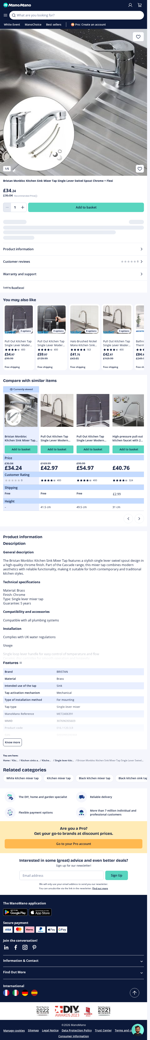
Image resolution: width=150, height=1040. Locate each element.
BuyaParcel (18, 287)
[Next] (139, 518)
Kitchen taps (49, 760)
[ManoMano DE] (25, 993)
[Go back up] (134, 992)
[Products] (5, 15)
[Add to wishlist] (140, 169)
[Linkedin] (6, 947)
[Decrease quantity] (7, 207)
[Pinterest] (34, 947)
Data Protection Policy (77, 1030)
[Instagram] (25, 947)
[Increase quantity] (23, 207)
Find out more (100, 888)
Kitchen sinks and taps (33, 760)
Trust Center (103, 1030)
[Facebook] (15, 947)
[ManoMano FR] (6, 993)
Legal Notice (50, 1030)
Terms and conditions (129, 1030)
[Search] (13, 15)
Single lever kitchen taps (68, 760)
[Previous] (128, 518)
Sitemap (33, 1030)
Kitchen (16, 760)
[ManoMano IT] (15, 993)
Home (6, 760)
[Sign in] (130, 5)
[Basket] (139, 5)
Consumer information (73, 1036)
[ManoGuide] (137, 1030)
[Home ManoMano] (63, 5)
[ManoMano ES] (34, 993)
